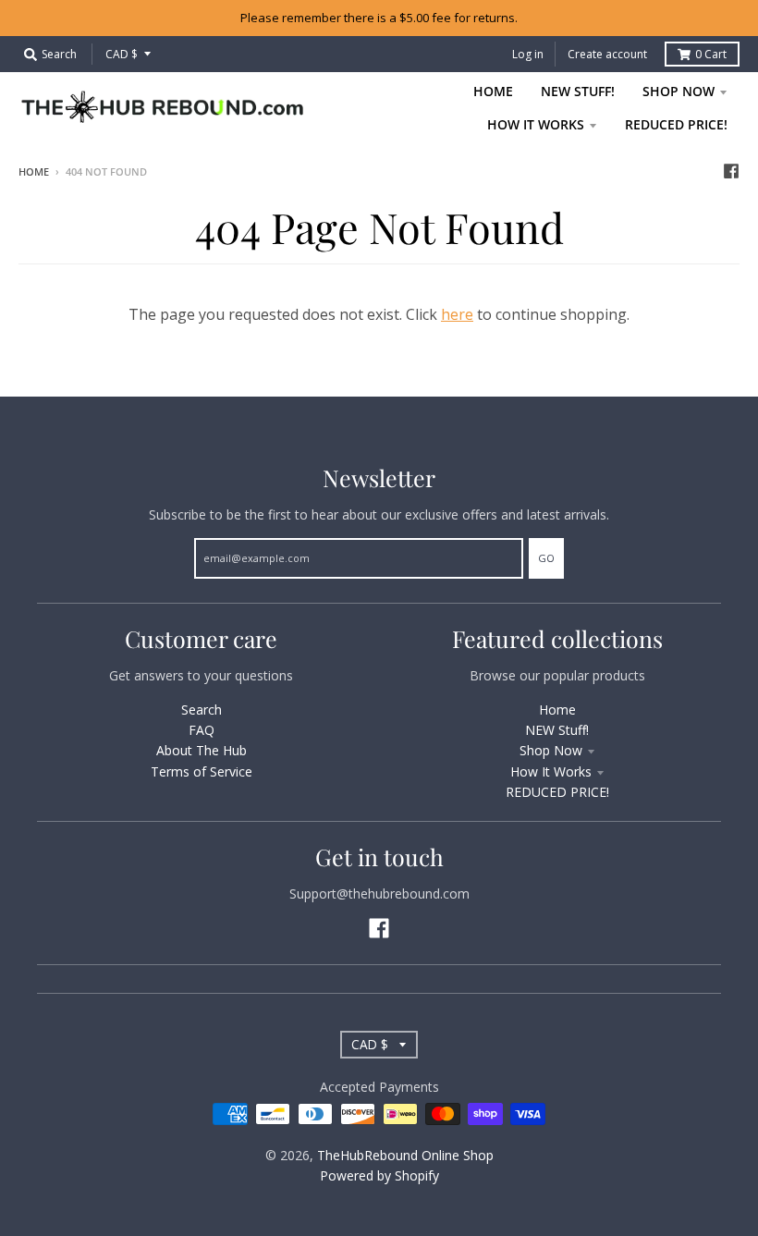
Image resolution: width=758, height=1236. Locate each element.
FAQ (201, 730)
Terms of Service (201, 771)
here (457, 314)
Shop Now (551, 750)
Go (546, 558)
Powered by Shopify (379, 1175)
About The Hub (201, 750)
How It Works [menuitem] (535, 124)
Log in (528, 54)
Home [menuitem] (493, 91)
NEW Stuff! (557, 730)
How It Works (551, 771)
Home (33, 171)
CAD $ (121, 54)
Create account (607, 54)
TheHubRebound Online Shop (405, 1155)
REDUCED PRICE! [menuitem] (676, 124)
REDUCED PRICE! (557, 792)
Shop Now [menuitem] (678, 91)
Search (201, 709)
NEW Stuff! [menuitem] (578, 91)
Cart (711, 54)
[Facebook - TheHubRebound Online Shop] (731, 171)
